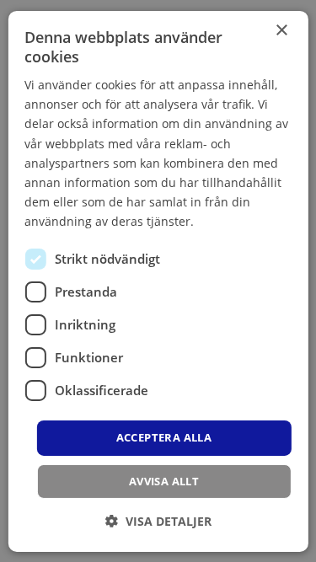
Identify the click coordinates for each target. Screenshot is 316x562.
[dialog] (158, 280)
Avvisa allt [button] (164, 481)
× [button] (281, 30)
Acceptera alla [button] (164, 437)
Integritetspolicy (242, 221)
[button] (158, 521)
